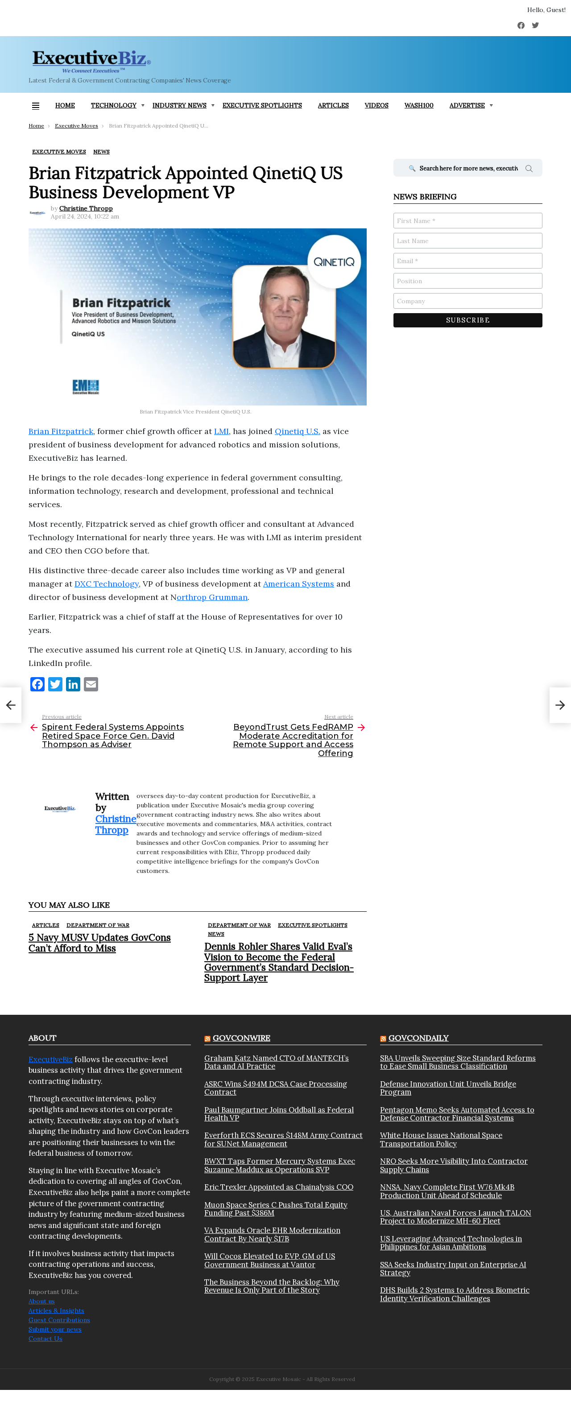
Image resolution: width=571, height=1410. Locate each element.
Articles (333, 105)
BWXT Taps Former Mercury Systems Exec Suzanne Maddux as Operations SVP (279, 1165)
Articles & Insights (56, 1311)
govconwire (241, 1038)
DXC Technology (106, 584)
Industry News (180, 105)
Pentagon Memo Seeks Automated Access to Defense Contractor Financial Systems (457, 1114)
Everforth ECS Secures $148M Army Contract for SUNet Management (283, 1139)
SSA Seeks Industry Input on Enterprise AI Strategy (453, 1269)
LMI (221, 431)
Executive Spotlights (262, 105)
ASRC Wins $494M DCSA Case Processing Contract (275, 1088)
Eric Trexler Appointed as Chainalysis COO (278, 1187)
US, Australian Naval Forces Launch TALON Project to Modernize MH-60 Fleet (455, 1217)
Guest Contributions (59, 1320)
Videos (377, 105)
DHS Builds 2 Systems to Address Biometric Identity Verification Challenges (455, 1294)
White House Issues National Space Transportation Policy (441, 1139)
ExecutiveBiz (51, 1059)
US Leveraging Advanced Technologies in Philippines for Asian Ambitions (451, 1243)
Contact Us (45, 1339)
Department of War (97, 925)
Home (65, 105)
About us (42, 1301)
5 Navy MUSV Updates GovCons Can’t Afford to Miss (100, 942)
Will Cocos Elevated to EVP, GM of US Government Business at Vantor (269, 1260)
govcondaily (419, 1038)
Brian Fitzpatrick (61, 431)
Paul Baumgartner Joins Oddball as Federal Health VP (279, 1114)
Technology (114, 105)
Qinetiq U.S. (297, 431)
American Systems (298, 584)
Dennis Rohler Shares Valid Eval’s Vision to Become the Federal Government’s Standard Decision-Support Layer (279, 962)
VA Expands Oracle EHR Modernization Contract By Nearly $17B (272, 1234)
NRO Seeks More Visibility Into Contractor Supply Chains (454, 1165)
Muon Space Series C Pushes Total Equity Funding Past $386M (276, 1209)
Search (529, 170)
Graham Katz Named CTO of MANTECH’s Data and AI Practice (276, 1062)
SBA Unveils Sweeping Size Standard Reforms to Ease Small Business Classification (458, 1062)
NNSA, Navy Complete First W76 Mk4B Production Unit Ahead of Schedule (447, 1191)
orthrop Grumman (212, 597)
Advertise (467, 105)
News (216, 933)
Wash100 (419, 105)
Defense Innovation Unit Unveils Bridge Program (448, 1088)
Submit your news (55, 1329)
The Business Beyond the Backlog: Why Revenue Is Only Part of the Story (271, 1286)
